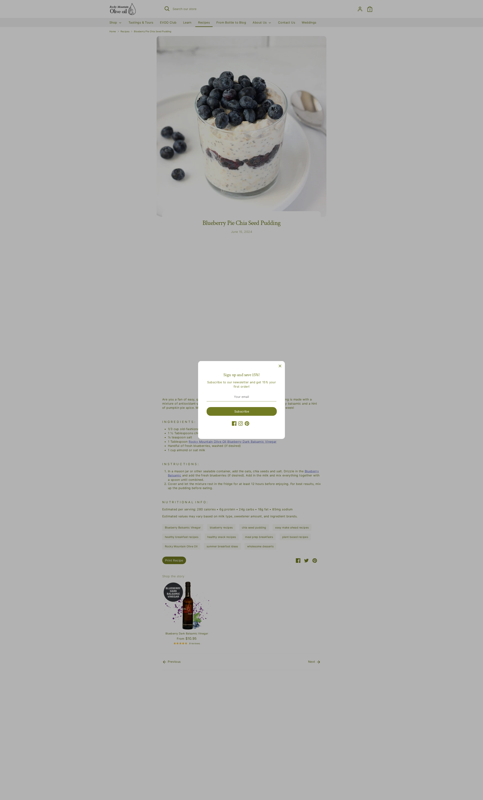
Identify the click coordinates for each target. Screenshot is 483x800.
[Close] (280, 366)
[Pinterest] (247, 423)
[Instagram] (240, 423)
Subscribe (241, 411)
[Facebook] (234, 423)
